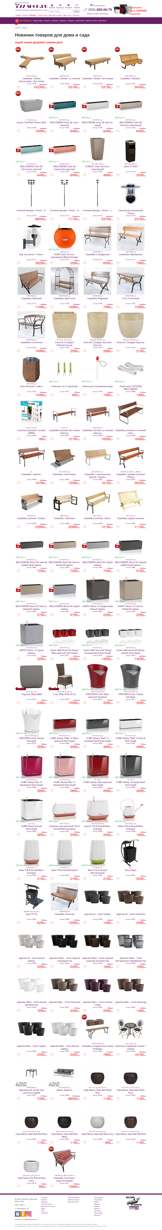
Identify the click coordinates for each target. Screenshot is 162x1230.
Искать (77, 11)
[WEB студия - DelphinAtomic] (134, 1205)
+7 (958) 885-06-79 (22, 1208)
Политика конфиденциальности (26, 1219)
